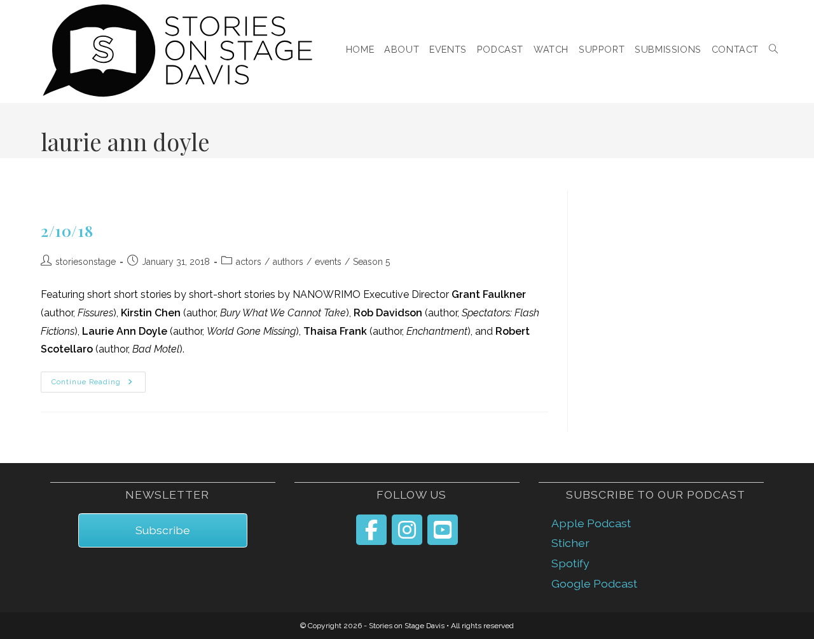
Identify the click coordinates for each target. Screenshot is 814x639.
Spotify (570, 563)
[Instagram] (407, 530)
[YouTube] (442, 530)
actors (248, 262)
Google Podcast (594, 583)
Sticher (570, 542)
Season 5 (371, 262)
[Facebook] (371, 530)
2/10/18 (67, 230)
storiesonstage (85, 262)
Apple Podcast (591, 523)
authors (288, 262)
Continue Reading (99, 382)
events (328, 262)
